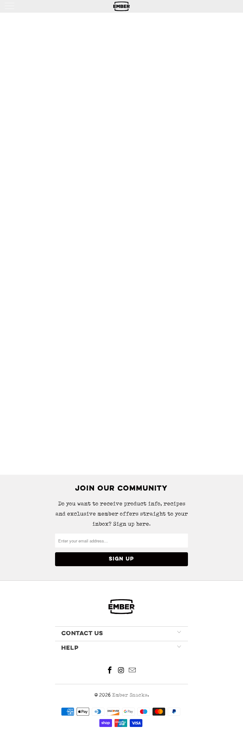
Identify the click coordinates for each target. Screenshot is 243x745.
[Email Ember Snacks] (132, 671)
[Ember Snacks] (121, 6)
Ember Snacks (129, 695)
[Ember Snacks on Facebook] (110, 671)
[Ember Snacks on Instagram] (121, 671)
